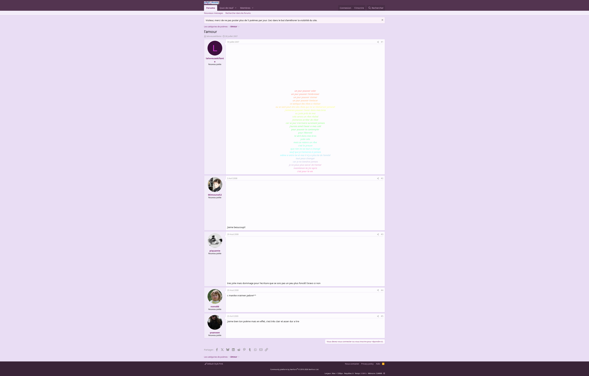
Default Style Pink (215, 363)
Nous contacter (352, 363)
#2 (382, 178)
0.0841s (364, 373)
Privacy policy (367, 363)
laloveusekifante (213, 36)
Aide (378, 363)
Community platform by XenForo (294, 369)
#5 (382, 316)
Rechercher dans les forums (238, 13)
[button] (236, 8)
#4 (382, 290)
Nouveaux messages (213, 13)
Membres (245, 7)
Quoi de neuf (226, 7)
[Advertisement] (253, 67)
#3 (382, 234)
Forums (210, 7)
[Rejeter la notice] (382, 20)
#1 (382, 42)
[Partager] (378, 42)
